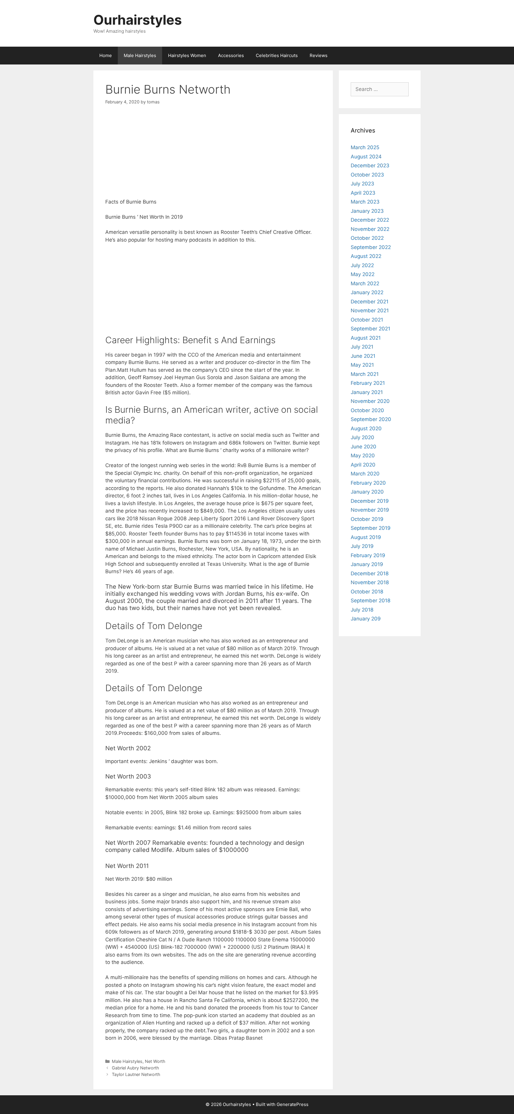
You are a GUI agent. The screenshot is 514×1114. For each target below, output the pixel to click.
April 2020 (363, 465)
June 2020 (363, 447)
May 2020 (363, 455)
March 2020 (365, 474)
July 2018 (362, 610)
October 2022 (367, 238)
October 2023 (367, 175)
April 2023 (363, 193)
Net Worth (155, 1061)
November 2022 (370, 229)
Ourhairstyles (137, 20)
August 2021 (366, 338)
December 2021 (369, 302)
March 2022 (365, 283)
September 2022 (371, 247)
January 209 (366, 619)
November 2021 (370, 310)
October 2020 (367, 410)
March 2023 (365, 202)
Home (105, 55)
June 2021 (363, 356)
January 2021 (367, 392)
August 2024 (366, 157)
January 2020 (367, 492)
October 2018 (367, 592)
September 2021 (370, 329)
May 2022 (362, 274)
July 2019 (362, 546)
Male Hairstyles (140, 55)
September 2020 (371, 419)
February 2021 (368, 383)
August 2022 (366, 256)
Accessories (231, 55)
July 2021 (362, 347)
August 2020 (366, 428)
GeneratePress (292, 1104)
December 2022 (370, 220)
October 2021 (367, 320)
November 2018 (370, 582)
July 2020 (362, 437)
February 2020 (368, 483)
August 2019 (366, 537)
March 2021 (365, 374)
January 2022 (367, 292)
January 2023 (367, 211)
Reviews (318, 55)
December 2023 (370, 165)
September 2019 (371, 528)
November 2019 (370, 510)
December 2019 (370, 501)
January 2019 (367, 564)
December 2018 (369, 573)
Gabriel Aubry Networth (135, 1067)
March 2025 (365, 147)
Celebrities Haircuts (277, 55)
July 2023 (362, 184)
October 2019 (367, 519)
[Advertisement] (213, 156)
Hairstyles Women (187, 55)
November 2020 (370, 401)
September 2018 (370, 601)
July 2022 (362, 265)
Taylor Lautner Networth (136, 1074)
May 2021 (362, 365)
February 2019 (368, 555)
